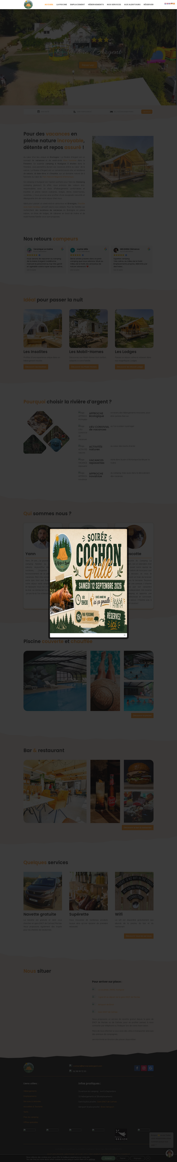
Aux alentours (132, 5)
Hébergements (96, 5)
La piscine (61, 5)
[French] (170, 3)
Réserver (149, 5)
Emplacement (77, 5)
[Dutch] (165, 3)
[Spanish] (174, 3)
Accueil (49, 5)
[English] (168, 3)
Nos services (114, 5)
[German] (172, 3)
